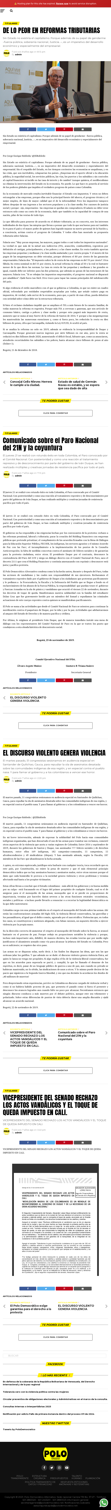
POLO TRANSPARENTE (20, 1477)
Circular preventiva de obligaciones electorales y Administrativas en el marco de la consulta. (55, 1399)
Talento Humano (77, 1477)
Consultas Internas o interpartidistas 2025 (27, 1406)
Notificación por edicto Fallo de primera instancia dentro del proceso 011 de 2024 (48, 1414)
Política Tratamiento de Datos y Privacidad (40, 1483)
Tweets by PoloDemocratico (19, 1429)
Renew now (62, 3)
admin (18, 54)
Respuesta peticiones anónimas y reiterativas (74, 1483)
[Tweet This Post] (46, 129)
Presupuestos (59, 1478)
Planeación (92, 1478)
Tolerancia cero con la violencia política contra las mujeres (36, 1392)
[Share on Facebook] (27, 129)
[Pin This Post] (64, 129)
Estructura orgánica (39, 1477)
